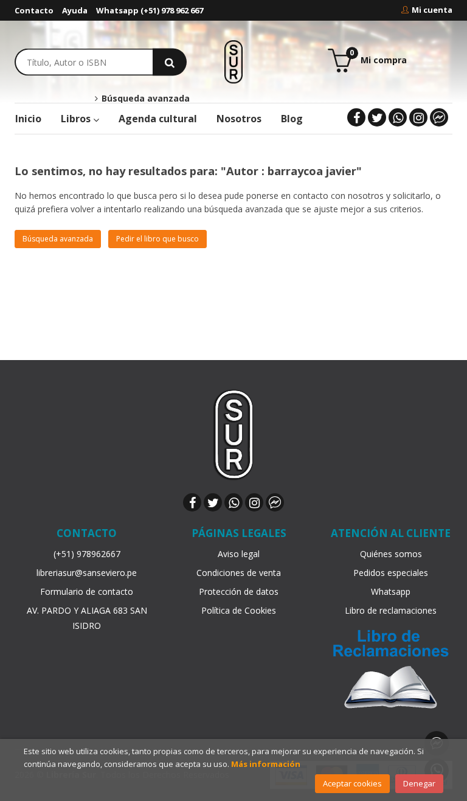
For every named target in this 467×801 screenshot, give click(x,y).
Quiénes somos (391, 554)
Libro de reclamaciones (391, 610)
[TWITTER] (377, 117)
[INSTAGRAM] (418, 117)
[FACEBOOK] (356, 117)
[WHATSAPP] (398, 117)
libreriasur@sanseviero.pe (86, 572)
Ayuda (75, 10)
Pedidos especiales (390, 572)
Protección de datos (238, 591)
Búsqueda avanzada (144, 98)
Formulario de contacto (86, 591)
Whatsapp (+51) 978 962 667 (149, 10)
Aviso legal (239, 554)
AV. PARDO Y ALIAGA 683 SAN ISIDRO (87, 618)
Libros (77, 118)
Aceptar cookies (352, 783)
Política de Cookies (238, 610)
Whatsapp (390, 591)
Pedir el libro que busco (157, 239)
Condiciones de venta (238, 572)
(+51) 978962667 (87, 554)
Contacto (34, 10)
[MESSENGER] (439, 117)
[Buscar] (170, 61)
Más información (265, 763)
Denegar (419, 783)
